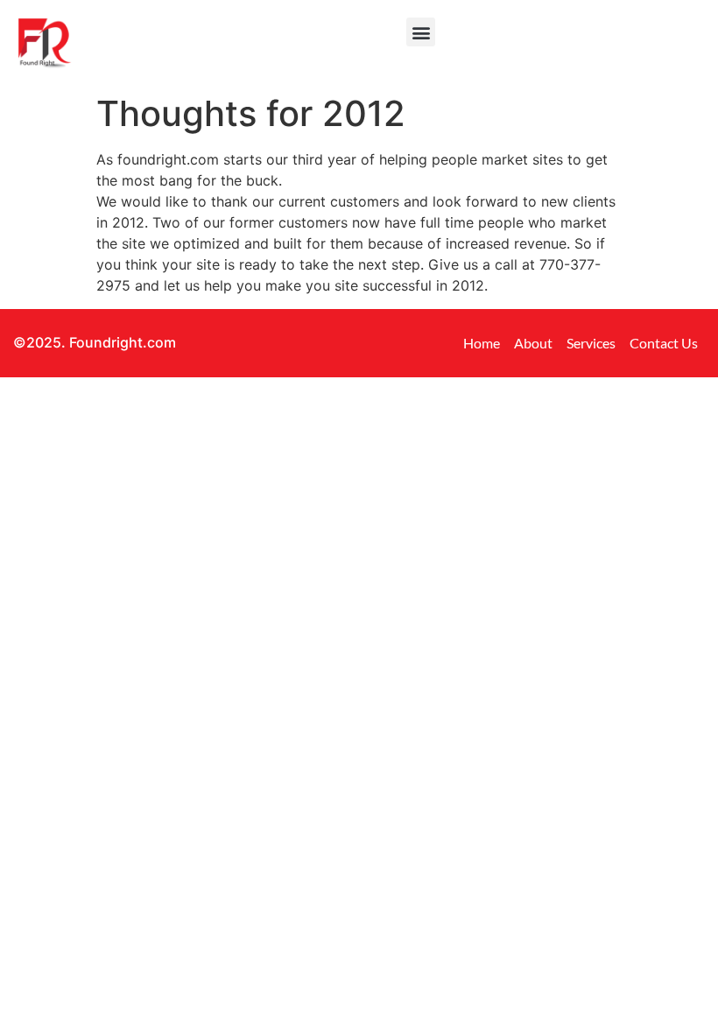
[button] (420, 32)
